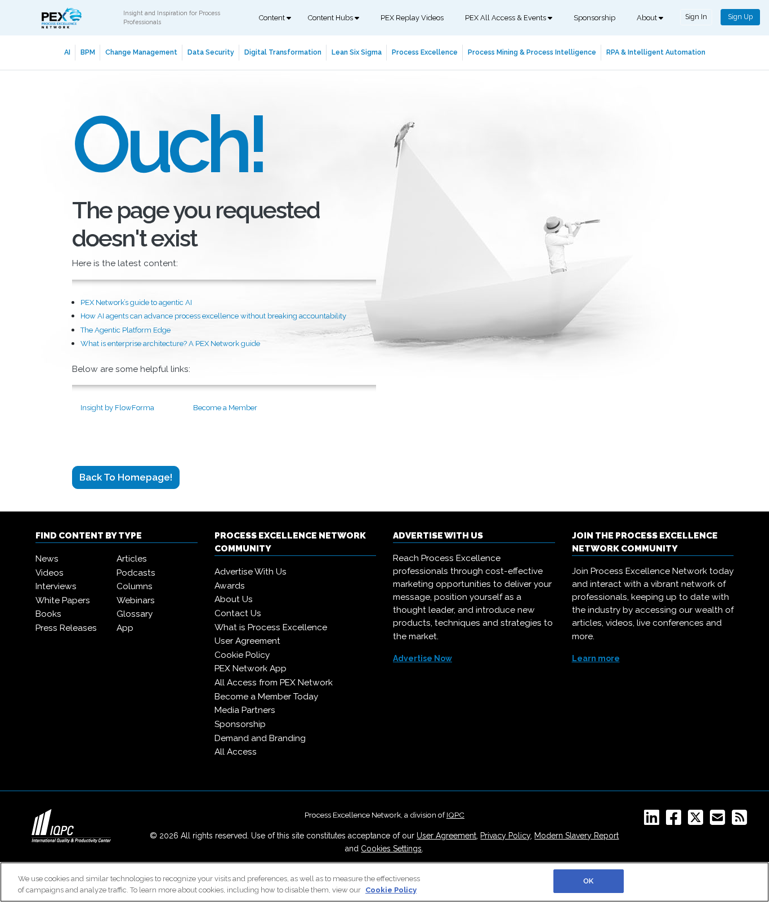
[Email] (720, 821)
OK (588, 881)
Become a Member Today (266, 697)
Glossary (135, 614)
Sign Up (740, 16)
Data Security (210, 52)
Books (48, 614)
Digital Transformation (282, 52)
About (648, 18)
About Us (233, 599)
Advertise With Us (250, 572)
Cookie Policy (242, 655)
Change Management (141, 52)
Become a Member (225, 407)
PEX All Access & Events (506, 18)
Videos (49, 573)
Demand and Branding (260, 738)
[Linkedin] (654, 821)
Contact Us (237, 613)
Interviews (56, 586)
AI (67, 52)
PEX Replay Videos (412, 18)
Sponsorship (594, 18)
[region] (384, 882)
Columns (135, 586)
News (47, 559)
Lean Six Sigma (357, 52)
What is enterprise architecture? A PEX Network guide (170, 343)
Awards (229, 586)
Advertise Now (422, 658)
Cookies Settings (391, 848)
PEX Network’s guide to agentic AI (136, 302)
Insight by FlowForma (117, 407)
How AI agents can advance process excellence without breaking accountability (213, 316)
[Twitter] (698, 821)
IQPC (455, 814)
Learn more (596, 658)
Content (273, 18)
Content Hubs (331, 18)
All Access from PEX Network (273, 682)
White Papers (62, 600)
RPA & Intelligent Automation (655, 52)
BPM (88, 52)
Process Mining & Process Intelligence (532, 52)
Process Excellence (425, 52)
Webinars (136, 600)
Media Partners (244, 710)
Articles (132, 559)
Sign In (696, 16)
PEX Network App (250, 668)
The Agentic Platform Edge (126, 330)
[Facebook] (676, 821)
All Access (235, 752)
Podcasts (136, 573)
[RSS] (742, 821)
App (125, 628)
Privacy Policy (505, 835)
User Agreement (247, 641)
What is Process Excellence (270, 627)
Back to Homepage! (125, 477)
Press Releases (66, 628)
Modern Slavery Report (576, 835)
